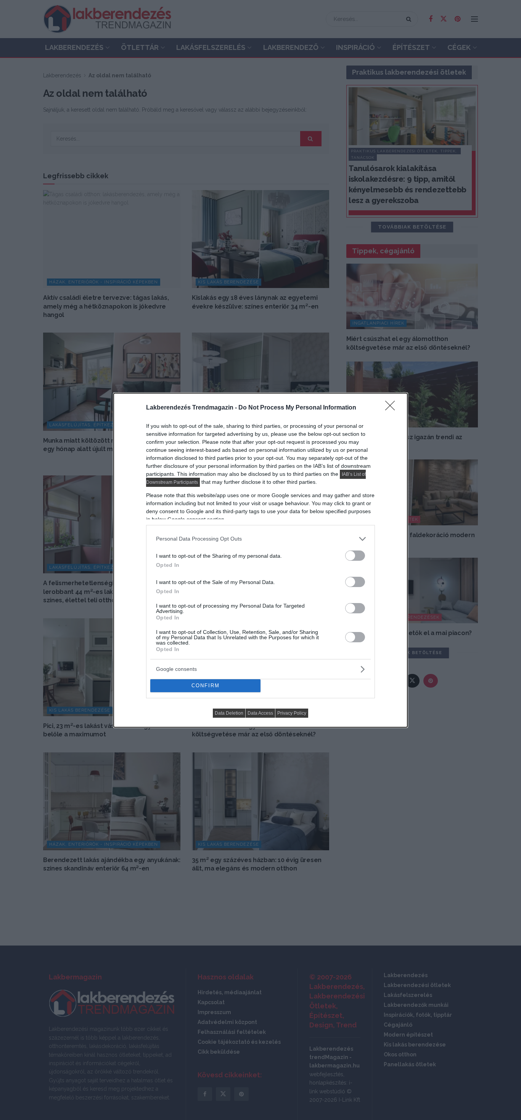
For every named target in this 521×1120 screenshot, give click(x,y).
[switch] (355, 555)
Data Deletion (229, 713)
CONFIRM (205, 685)
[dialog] (260, 560)
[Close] (392, 408)
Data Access (260, 713)
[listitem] (260, 539)
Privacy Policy (291, 713)
